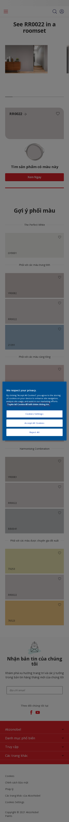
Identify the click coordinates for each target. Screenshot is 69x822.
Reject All (35, 432)
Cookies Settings (34, 414)
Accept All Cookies (34, 423)
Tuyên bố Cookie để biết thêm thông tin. (28, 404)
